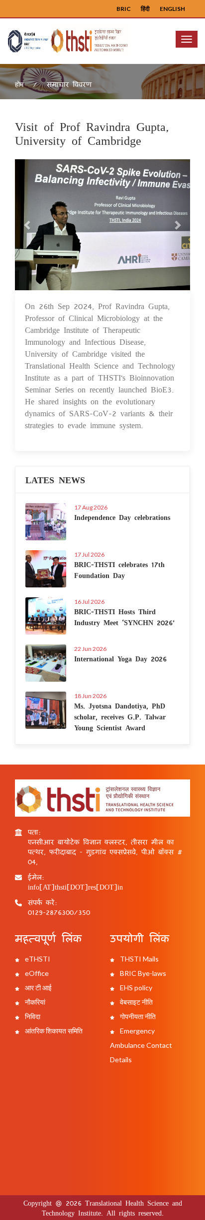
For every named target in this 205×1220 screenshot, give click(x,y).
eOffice (36, 973)
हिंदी (145, 8)
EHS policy (135, 987)
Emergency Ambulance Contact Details (141, 1045)
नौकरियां (34, 1002)
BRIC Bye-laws (142, 973)
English (172, 8)
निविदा (31, 1016)
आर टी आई (37, 987)
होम (19, 84)
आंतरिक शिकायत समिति (53, 1031)
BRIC (123, 8)
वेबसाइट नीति (135, 1002)
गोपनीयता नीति (137, 1016)
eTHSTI (36, 959)
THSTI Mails (138, 959)
